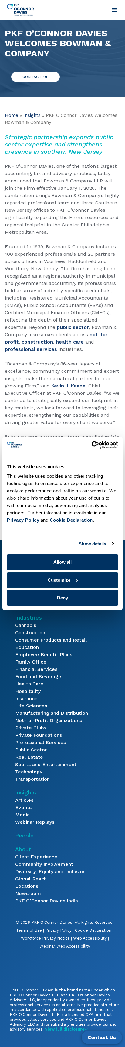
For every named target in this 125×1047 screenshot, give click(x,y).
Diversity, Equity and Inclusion (50, 871)
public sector (73, 327)
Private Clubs (30, 728)
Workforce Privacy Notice (45, 938)
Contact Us (35, 77)
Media (22, 815)
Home (11, 115)
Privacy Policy (58, 930)
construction (37, 342)
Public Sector (31, 750)
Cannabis (25, 625)
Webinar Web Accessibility (64, 946)
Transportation (32, 779)
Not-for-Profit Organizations (48, 720)
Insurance (26, 698)
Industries (28, 617)
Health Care (29, 684)
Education (27, 647)
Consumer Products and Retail (51, 640)
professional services (31, 349)
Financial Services (36, 669)
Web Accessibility (90, 938)
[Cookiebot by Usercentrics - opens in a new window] (91, 445)
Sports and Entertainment (45, 764)
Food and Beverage (38, 676)
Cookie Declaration (93, 930)
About (23, 849)
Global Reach (31, 879)
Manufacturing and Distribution (51, 713)
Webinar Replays (34, 822)
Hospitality (28, 691)
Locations (26, 886)
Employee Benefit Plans (43, 654)
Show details (92, 543)
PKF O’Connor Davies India (46, 901)
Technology (28, 772)
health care (70, 342)
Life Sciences (31, 706)
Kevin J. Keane (68, 386)
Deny (62, 597)
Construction (30, 632)
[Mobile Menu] (114, 9)
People (24, 835)
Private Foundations (38, 735)
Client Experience (36, 857)
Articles (24, 800)
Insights (32, 115)
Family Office (30, 662)
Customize (59, 580)
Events (23, 807)
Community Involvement (44, 864)
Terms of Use (29, 930)
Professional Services (40, 742)
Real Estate (29, 757)
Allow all (62, 562)
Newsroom (28, 893)
